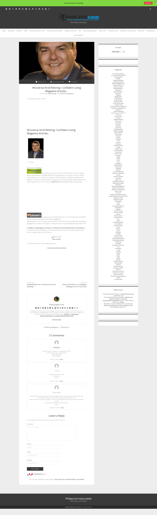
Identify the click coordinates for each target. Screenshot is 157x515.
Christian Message (118, 103)
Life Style (118, 178)
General (118, 142)
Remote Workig (118, 211)
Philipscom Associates (78, 498)
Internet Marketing (118, 172)
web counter (56, 239)
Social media (118, 224)
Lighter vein (118, 180)
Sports (118, 227)
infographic (118, 163)
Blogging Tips (118, 96)
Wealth (118, 258)
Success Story (118, 235)
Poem (118, 203)
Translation (118, 248)
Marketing (118, 185)
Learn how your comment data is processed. (69, 479)
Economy (118, 124)
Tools (118, 247)
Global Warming (118, 145)
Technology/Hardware (118, 238)
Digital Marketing (118, 119)
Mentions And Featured (118, 189)
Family (118, 137)
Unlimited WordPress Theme (73, 507)
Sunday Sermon (118, 237)
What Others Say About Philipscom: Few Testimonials (118, 304)
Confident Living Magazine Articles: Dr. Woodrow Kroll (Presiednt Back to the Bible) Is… (56, 228)
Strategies (118, 232)
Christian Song (118, 105)
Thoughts (118, 243)
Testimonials (118, 242)
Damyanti (56, 347)
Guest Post (103, 31)
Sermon (118, 220)
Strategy (118, 234)
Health (118, 157)
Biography (118, 90)
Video (118, 256)
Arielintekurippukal (118, 82)
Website (29, 460)
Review (118, 214)
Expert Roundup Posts (37, 31)
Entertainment (118, 132)
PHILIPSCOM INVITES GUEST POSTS (118, 196)
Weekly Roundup (118, 266)
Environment (118, 134)
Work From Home (118, 274)
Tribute (118, 253)
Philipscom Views (118, 199)
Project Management (118, 206)
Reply (61, 359)
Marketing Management (118, 186)
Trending (118, 251)
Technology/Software (54, 31)
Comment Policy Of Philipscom (118, 106)
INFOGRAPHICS (150, 31)
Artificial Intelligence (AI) (118, 83)
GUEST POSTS (118, 154)
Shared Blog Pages (118, 222)
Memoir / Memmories (118, 188)
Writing (118, 278)
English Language (118, 131)
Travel (118, 250)
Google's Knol (118, 149)
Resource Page (118, 212)
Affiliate (118, 79)
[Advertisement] (56, 114)
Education (118, 126)
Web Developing (118, 261)
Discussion (118, 121)
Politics (118, 204)
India (25, 31)
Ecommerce (118, 123)
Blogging (11, 31)
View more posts (56, 319)
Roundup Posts (118, 217)
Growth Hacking (118, 150)
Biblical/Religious (118, 88)
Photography (78, 35)
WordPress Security (118, 273)
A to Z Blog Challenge (50, 93)
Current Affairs (118, 116)
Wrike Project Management (118, 276)
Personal (141, 31)
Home (4, 31)
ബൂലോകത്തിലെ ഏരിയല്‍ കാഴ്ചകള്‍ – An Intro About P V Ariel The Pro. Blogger (118, 301)
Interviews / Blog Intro (128, 31)
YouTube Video (118, 279)
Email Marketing (118, 129)
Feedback (118, 139)
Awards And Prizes (118, 85)
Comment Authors (70, 31)
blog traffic (118, 93)
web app (118, 260)
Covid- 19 (118, 114)
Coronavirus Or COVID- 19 (118, 113)
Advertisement (118, 77)
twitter (118, 255)
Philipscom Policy (118, 198)
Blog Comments (118, 92)
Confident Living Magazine (66, 93)
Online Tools (118, 191)
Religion (19, 31)
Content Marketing (118, 111)
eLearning (118, 127)
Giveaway (118, 144)
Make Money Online (118, 181)
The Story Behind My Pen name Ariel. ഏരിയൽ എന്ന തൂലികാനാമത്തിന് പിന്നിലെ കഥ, (118, 298)
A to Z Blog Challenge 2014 (118, 75)
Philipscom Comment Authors (118, 194)
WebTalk (118, 265)
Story (118, 230)
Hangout (118, 155)
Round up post (118, 216)
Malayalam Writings (90, 31)
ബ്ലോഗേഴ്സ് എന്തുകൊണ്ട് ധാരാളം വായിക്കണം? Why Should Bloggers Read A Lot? (118, 306)
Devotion (118, 118)
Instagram (118, 168)
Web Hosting (118, 263)
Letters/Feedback (118, 176)
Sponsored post (118, 225)
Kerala (118, 175)
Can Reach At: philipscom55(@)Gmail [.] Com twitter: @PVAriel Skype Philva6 (59, 315)
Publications (118, 207)
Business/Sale (113, 31)
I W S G (118, 160)
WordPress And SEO (118, 271)
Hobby (118, 158)
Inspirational (118, 167)
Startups (118, 229)
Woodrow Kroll (65, 327)
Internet (118, 170)
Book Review (118, 98)
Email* (29, 452)
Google (118, 147)
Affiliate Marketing (118, 80)
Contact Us (118, 110)
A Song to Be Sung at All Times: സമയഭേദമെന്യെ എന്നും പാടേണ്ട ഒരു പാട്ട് (118, 294)
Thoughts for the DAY (118, 245)
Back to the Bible (118, 87)
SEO (80, 31)
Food (118, 141)
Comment (30, 424)
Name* (29, 444)
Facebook (66, 314)
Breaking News (118, 100)
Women (118, 269)
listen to (60, 182)
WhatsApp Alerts (118, 268)
